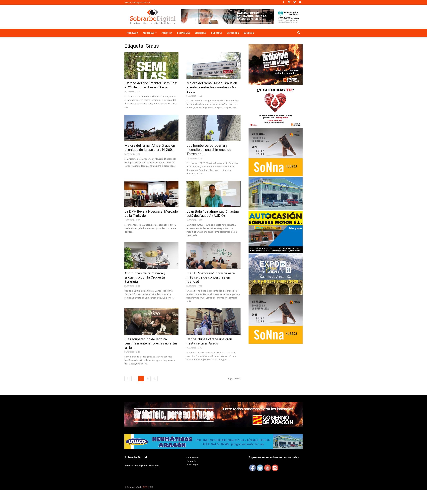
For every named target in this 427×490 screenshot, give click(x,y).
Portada (132, 32)
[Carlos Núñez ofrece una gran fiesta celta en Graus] (213, 321)
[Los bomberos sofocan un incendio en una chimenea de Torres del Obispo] (213, 128)
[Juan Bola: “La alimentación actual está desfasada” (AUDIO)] (213, 194)
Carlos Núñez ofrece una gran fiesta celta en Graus (209, 341)
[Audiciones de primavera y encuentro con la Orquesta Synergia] (151, 255)
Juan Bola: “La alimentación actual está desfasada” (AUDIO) (213, 213)
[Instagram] (289, 2)
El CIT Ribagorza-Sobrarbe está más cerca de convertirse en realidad (210, 277)
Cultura (216, 32)
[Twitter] (294, 2)
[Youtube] (300, 2)
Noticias (148, 32)
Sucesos (249, 32)
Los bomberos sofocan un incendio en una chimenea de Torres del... (208, 150)
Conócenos (192, 457)
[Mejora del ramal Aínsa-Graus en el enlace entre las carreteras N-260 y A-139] (213, 65)
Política (167, 32)
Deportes (233, 32)
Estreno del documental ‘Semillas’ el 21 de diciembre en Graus (150, 85)
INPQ (145, 487)
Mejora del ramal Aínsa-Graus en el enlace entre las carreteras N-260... (211, 87)
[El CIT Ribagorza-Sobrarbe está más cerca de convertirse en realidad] (213, 255)
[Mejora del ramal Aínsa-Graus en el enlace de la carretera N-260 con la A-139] (151, 128)
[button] (299, 33)
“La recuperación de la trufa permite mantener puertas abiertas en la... (151, 343)
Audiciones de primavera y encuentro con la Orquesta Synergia (144, 277)
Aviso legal (192, 464)
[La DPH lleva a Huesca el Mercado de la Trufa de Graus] (151, 194)
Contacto (191, 461)
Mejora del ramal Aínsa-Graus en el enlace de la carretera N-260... (149, 148)
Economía (183, 32)
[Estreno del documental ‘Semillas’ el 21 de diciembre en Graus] (151, 65)
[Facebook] (283, 2)
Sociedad (200, 32)
